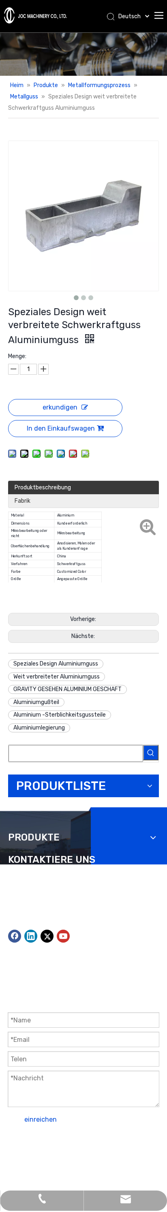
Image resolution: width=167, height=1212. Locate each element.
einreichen (40, 1119)
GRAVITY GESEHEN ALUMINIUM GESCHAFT (67, 689)
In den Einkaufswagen (61, 428)
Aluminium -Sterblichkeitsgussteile (59, 714)
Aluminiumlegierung (39, 727)
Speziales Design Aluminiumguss (55, 663)
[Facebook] (14, 936)
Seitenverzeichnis (87, 1151)
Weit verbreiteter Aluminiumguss (56, 676)
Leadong (19, 1162)
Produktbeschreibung (43, 487)
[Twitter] (47, 936)
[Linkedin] (30, 936)
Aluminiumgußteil (36, 702)
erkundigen (60, 407)
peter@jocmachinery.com (58, 914)
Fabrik (22, 500)
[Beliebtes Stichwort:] (150, 752)
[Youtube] (63, 936)
